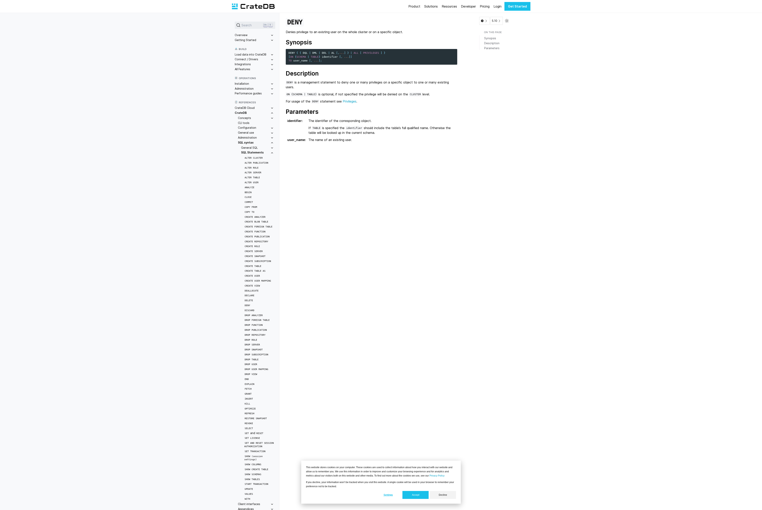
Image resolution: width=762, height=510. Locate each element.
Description (491, 43)
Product (414, 6)
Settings (388, 495)
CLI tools (243, 123)
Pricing (485, 6)
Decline (443, 495)
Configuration (247, 127)
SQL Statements (252, 152)
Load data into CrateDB (250, 54)
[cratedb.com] (253, 6)
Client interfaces (249, 504)
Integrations (243, 64)
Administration (244, 88)
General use (246, 132)
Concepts (244, 118)
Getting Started (245, 40)
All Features (242, 69)
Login (497, 6)
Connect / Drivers (246, 59)
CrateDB (241, 112)
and (254, 433)
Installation (242, 83)
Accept (415, 495)
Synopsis (490, 38)
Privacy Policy (436, 475)
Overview (241, 35)
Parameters (491, 48)
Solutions (431, 6)
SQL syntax (246, 142)
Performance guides (248, 93)
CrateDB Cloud (245, 107)
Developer (468, 6)
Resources (449, 6)
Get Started (517, 6)
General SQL (249, 147)
